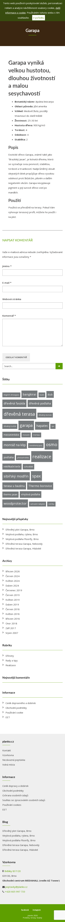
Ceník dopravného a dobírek (21, 703)
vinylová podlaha (30, 494)
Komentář (9, 315)
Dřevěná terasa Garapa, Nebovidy (24, 543)
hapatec (42, 426)
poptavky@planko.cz (16, 886)
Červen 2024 (13, 576)
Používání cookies (11, 804)
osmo (51, 444)
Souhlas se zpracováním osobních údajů (23, 800)
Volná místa (8, 764)
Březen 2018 (13, 618)
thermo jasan (10, 494)
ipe (53, 426)
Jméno (7, 266)
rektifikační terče (12, 466)
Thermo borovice (40, 486)
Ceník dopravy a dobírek (15, 785)
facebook (25, 910)
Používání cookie (14, 712)
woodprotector (15, 503)
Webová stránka (11, 299)
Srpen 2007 (12, 632)
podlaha (9, 457)
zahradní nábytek (37, 504)
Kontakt (6, 750)
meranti (26, 435)
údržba (51, 504)
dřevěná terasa (19, 414)
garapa (26, 425)
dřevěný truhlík (10, 426)
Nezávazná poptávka (13, 759)
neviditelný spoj (35, 445)
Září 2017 (11, 628)
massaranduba (11, 434)
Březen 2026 (13, 571)
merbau (36, 435)
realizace (41, 456)
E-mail (6, 282)
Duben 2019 (12, 604)
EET (8, 717)
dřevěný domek (45, 415)
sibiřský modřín (16, 476)
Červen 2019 (13, 595)
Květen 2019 (13, 599)
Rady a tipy (12, 660)
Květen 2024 (13, 580)
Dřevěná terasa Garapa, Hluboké (23, 548)
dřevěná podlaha (40, 403)
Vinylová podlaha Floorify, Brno (22, 539)
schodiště (28, 466)
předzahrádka (23, 458)
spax (36, 476)
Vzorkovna (8, 755)
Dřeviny (10, 655)
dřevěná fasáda (14, 403)
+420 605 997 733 (15, 891)
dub (50, 394)
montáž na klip (15, 445)
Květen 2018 (13, 614)
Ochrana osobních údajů (15, 795)
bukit (42, 395)
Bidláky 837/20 (12, 871)
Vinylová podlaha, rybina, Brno (22, 534)
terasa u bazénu (14, 486)
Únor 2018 (11, 623)
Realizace (11, 665)
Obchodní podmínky (16, 707)
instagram (37, 910)
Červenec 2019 (14, 590)
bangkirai (29, 394)
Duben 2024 (12, 585)
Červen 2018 (13, 609)
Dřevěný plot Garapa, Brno (20, 529)
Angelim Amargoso (11, 395)
